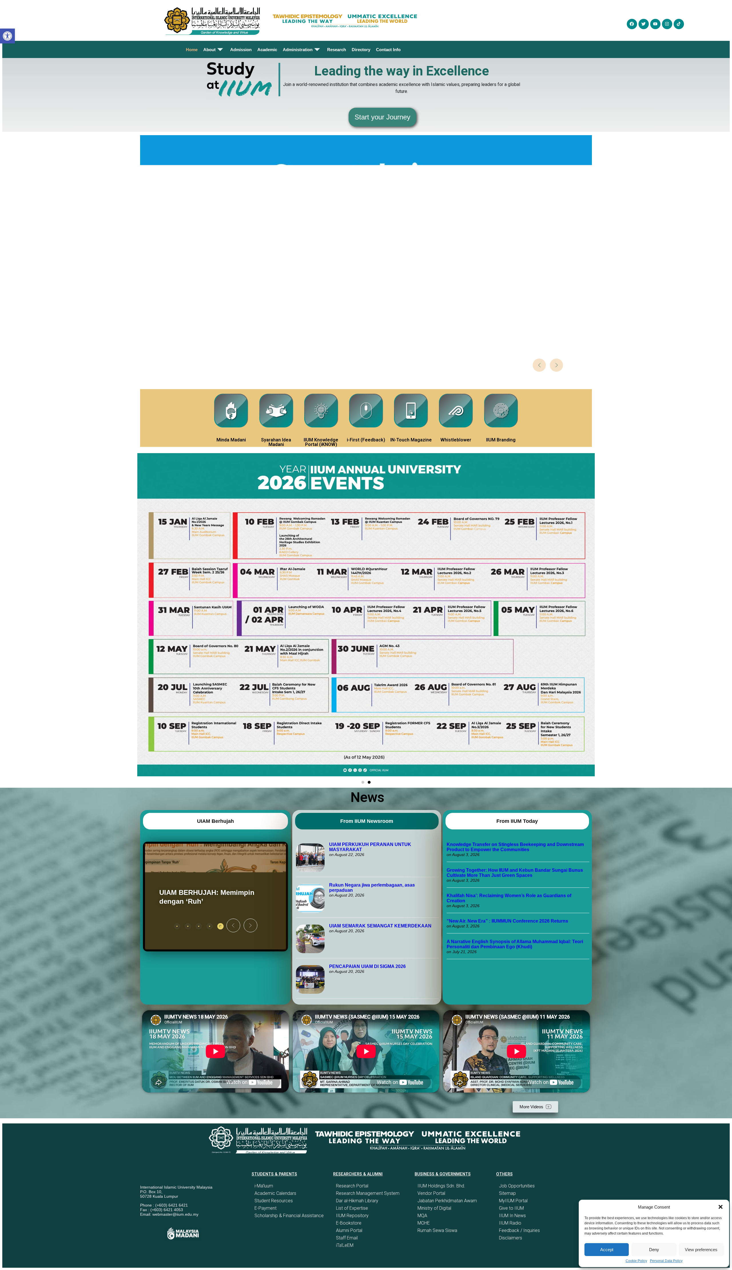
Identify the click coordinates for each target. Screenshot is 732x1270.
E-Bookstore (348, 1223)
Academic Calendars (275, 1193)
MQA (422, 1215)
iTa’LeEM (344, 1245)
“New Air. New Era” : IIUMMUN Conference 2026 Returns (507, 921)
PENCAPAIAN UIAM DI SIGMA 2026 (367, 966)
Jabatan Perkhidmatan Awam (447, 1200)
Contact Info (388, 49)
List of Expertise (352, 1208)
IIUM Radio (510, 1223)
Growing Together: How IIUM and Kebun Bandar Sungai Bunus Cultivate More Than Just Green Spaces (515, 873)
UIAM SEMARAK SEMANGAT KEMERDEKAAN (380, 925)
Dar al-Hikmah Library (357, 1200)
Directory (361, 49)
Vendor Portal (431, 1193)
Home (192, 49)
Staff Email (347, 1238)
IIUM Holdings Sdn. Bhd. (441, 1186)
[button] (720, 1207)
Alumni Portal (349, 1230)
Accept (606, 1249)
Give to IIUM (511, 1208)
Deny (654, 1249)
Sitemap (507, 1193)
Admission (241, 49)
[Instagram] (667, 24)
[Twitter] (643, 24)
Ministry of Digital (434, 1208)
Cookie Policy (636, 1261)
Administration (298, 49)
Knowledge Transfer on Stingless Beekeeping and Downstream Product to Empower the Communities (515, 847)
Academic (267, 49)
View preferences (701, 1249)
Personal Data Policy (666, 1261)
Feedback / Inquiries (519, 1230)
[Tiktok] (679, 24)
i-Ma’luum (263, 1186)
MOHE (423, 1223)
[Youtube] (655, 24)
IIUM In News (512, 1215)
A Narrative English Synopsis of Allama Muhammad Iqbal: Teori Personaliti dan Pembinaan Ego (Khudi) (515, 944)
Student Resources (273, 1200)
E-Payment (265, 1208)
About (209, 49)
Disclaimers (510, 1238)
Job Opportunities (517, 1186)
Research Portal (352, 1186)
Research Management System (367, 1193)
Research (336, 49)
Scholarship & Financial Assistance (289, 1215)
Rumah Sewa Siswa (437, 1230)
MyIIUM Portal (513, 1200)
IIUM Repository (352, 1215)
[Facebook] (632, 24)
